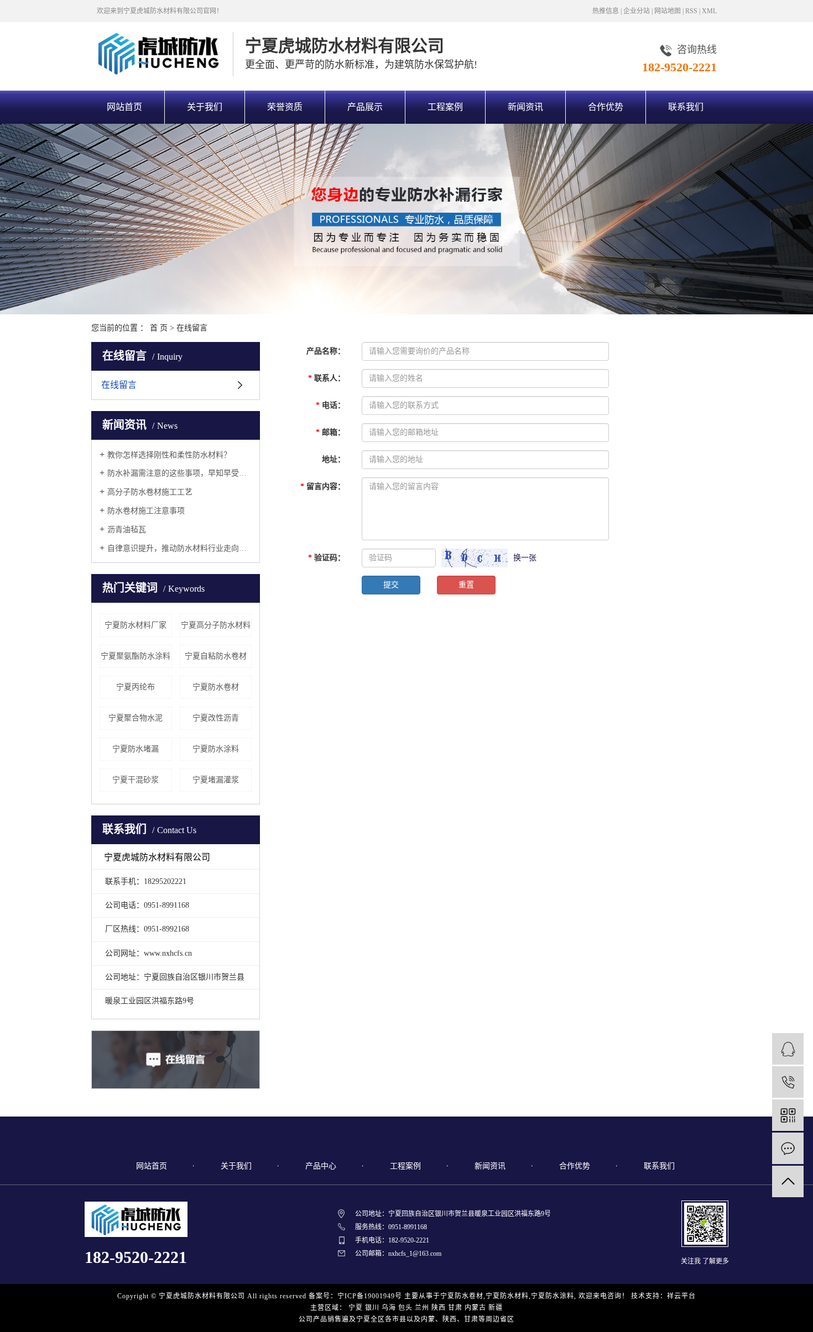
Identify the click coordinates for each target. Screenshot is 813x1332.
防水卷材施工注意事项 (146, 511)
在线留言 (119, 384)
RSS (691, 11)
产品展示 (365, 107)
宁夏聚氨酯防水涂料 (135, 656)
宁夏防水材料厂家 (135, 625)
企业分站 (636, 11)
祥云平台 (681, 1296)
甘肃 (455, 1308)
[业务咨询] (788, 1049)
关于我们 (204, 107)
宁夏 (355, 1308)
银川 (372, 1308)
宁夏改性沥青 (215, 718)
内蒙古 (475, 1308)
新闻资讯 (525, 107)
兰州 (422, 1308)
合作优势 (605, 107)
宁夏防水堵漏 (135, 749)
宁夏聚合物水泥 (135, 718)
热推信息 (605, 11)
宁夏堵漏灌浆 (215, 780)
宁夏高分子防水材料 (216, 625)
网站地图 (667, 11)
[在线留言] (788, 1148)
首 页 (159, 328)
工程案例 (445, 107)
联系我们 (685, 107)
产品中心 (320, 1166)
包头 (405, 1308)
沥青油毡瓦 (126, 529)
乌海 (389, 1308)
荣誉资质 (285, 107)
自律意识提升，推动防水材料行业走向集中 (179, 548)
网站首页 (124, 107)
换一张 (524, 558)
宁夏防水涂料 (215, 749)
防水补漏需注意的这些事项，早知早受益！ (179, 473)
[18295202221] (788, 1082)
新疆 (495, 1308)
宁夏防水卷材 (215, 687)
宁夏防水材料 (507, 1296)
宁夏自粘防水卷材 (216, 656)
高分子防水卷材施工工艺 (149, 492)
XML (709, 11)
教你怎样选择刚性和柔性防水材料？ (169, 455)
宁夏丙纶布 (135, 687)
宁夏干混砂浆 (135, 780)
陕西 (438, 1308)
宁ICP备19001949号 (369, 1296)
